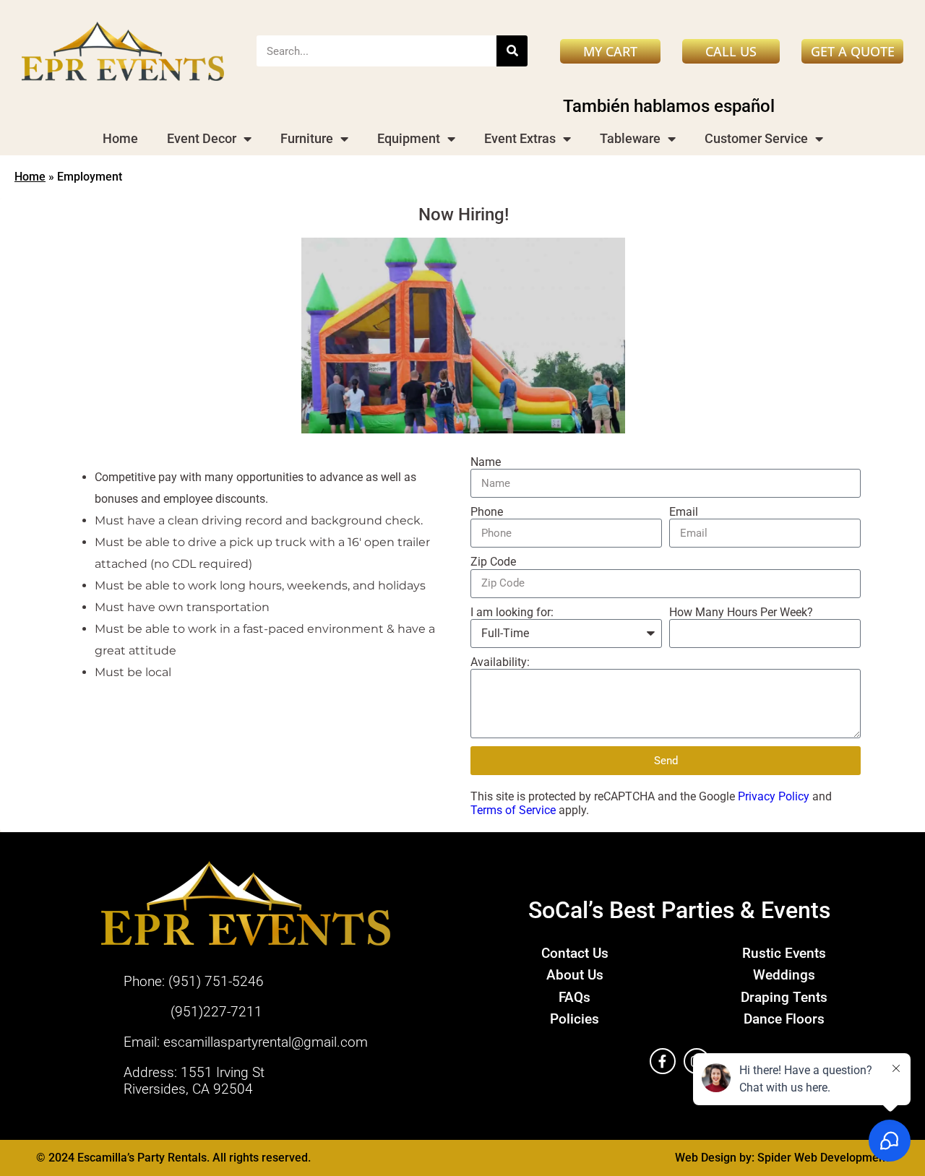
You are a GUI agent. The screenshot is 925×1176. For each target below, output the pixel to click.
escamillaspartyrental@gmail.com (265, 1042)
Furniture (306, 138)
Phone (486, 512)
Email (683, 512)
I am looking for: (512, 612)
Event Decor (201, 138)
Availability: (500, 662)
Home (120, 138)
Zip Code (493, 561)
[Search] (512, 50)
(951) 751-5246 (216, 981)
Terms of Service (513, 810)
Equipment (408, 138)
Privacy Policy (773, 796)
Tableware (630, 138)
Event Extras (520, 138)
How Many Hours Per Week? (741, 612)
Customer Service (756, 138)
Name (485, 462)
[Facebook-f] (663, 1061)
